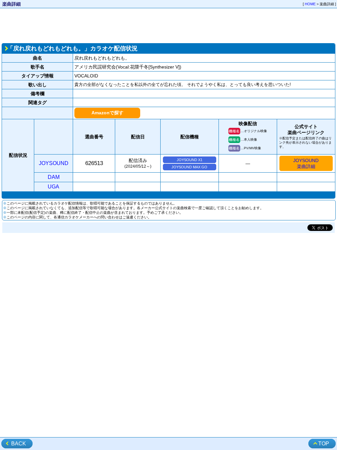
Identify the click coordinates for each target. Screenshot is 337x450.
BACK (18, 443)
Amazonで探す (107, 112)
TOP (323, 443)
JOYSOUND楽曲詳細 (306, 163)
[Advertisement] (168, 25)
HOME (310, 4)
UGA (53, 186)
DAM (54, 177)
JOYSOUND (53, 163)
